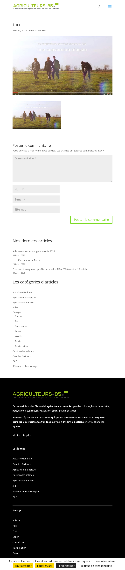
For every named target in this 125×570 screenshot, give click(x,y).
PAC (15, 361)
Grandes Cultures (22, 356)
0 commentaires (38, 30)
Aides (15, 307)
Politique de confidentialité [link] (96, 566)
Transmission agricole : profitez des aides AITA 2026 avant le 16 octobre (51, 269)
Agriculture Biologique (24, 297)
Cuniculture (21, 326)
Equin (18, 331)
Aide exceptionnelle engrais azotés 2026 (34, 251)
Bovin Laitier (21, 346)
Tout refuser (44, 566)
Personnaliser (66, 566)
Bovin (18, 341)
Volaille (18, 336)
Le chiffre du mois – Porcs (26, 260)
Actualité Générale (22, 292)
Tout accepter (23, 566)
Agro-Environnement (23, 302)
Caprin (18, 316)
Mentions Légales (22, 435)
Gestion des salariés (23, 351)
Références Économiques (26, 366)
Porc (17, 321)
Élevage (17, 312)
